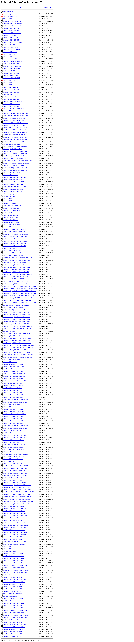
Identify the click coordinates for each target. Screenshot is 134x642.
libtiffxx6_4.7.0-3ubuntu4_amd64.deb (14, 409)
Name (21, 7)
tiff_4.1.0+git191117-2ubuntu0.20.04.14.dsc (16, 281)
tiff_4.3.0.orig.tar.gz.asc (10, 196)
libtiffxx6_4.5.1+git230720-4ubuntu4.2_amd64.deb (18, 340)
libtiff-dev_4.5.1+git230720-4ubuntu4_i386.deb (17, 328)
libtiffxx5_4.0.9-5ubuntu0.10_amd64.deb (15, 236)
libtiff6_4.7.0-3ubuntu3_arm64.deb (13, 378)
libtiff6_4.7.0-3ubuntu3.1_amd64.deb (14, 511)
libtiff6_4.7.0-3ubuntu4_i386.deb (12, 442)
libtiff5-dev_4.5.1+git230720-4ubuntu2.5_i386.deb (18, 501)
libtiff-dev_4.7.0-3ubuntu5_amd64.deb (14, 605)
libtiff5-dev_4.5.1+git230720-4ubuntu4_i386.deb (17, 326)
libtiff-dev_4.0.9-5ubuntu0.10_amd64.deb (15, 229)
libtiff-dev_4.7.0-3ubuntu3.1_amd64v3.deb (15, 525)
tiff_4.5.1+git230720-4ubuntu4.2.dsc (13, 336)
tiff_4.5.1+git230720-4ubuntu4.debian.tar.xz (16, 305)
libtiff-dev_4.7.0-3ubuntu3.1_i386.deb (14, 544)
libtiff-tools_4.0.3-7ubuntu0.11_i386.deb (15, 132)
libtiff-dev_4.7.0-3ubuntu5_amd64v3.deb (15, 617)
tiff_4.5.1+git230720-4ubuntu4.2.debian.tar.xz (16, 333)
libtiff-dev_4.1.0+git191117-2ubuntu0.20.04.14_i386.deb (19, 302)
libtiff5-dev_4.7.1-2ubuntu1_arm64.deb (14, 579)
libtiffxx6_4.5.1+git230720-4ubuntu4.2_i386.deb (17, 350)
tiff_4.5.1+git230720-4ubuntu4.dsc (13, 307)
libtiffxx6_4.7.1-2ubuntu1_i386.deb (13, 584)
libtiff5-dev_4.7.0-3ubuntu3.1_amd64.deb (15, 513)
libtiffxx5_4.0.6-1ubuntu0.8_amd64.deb (14, 184)
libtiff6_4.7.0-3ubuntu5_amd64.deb (13, 601)
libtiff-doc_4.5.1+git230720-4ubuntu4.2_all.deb (17, 338)
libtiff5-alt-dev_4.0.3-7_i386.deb (12, 42)
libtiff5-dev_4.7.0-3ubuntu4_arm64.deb (14, 435)
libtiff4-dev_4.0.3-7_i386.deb (11, 37)
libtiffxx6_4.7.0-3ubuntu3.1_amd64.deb (14, 508)
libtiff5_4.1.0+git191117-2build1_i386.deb (15, 156)
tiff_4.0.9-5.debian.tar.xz (10, 85)
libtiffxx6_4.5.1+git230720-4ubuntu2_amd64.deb (17, 257)
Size (51, 7)
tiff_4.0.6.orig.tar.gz (9, 54)
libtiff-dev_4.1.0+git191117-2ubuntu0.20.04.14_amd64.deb (20, 293)
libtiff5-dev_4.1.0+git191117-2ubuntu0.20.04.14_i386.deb (20, 295)
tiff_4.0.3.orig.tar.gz (9, 14)
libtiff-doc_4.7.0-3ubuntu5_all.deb (13, 608)
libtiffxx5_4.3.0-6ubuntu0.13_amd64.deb (15, 468)
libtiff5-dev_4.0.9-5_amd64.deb (12, 101)
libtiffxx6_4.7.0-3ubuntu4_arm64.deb (14, 430)
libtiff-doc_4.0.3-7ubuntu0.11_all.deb (14, 125)
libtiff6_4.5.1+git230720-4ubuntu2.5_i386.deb (16, 499)
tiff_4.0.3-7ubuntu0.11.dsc (10, 111)
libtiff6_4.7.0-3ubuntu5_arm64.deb (13, 622)
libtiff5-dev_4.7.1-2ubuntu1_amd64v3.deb (15, 570)
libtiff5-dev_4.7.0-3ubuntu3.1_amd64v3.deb (16, 523)
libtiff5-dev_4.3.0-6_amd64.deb (12, 205)
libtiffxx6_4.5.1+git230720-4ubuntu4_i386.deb (16, 321)
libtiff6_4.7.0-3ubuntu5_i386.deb (12, 631)
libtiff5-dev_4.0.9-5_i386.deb (11, 94)
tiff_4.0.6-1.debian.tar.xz (10, 52)
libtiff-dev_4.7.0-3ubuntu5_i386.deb (13, 636)
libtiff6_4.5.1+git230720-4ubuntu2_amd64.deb (16, 260)
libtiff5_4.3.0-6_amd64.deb (11, 208)
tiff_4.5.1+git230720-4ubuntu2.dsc (13, 255)
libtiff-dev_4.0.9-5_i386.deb (11, 89)
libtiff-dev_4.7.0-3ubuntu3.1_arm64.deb (14, 534)
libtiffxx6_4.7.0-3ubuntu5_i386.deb (13, 629)
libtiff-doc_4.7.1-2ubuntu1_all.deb (13, 560)
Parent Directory (8, 11)
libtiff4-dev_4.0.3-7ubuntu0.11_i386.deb (15, 139)
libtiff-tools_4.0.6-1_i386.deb (11, 78)
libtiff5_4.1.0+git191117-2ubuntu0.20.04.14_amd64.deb (19, 291)
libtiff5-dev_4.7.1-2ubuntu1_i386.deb (14, 589)
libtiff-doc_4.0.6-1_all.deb (10, 59)
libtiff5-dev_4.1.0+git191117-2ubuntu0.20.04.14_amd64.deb (20, 286)
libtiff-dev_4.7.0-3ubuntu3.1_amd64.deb (15, 515)
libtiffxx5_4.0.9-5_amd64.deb (11, 104)
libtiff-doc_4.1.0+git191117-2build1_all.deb (15, 170)
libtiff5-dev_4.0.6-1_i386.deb (11, 75)
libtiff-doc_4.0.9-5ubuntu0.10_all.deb (14, 239)
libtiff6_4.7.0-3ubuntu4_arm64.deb (13, 433)
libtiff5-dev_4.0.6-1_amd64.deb (12, 61)
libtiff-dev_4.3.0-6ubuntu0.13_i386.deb (14, 482)
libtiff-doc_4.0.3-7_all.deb (10, 35)
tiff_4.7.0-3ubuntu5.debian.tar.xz (12, 593)
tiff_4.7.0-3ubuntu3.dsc (10, 362)
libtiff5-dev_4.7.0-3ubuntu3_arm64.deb (14, 381)
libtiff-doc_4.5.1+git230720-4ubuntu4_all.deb (16, 317)
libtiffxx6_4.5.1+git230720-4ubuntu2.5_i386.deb (17, 496)
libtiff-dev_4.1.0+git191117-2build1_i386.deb (16, 153)
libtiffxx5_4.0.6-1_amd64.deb (11, 68)
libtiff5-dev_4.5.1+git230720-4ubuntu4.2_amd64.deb (18, 345)
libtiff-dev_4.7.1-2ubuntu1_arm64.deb (14, 582)
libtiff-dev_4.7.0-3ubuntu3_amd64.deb (14, 373)
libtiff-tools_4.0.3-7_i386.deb (11, 49)
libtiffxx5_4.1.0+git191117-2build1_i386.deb (16, 158)
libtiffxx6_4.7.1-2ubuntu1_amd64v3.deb (15, 565)
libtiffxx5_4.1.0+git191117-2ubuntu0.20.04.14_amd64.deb (20, 288)
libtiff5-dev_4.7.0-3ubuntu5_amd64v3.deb (15, 615)
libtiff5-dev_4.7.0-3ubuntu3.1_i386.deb (14, 541)
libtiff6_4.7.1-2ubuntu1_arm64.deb (13, 577)
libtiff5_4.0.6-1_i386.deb (10, 71)
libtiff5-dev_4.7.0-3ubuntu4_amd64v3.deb (15, 425)
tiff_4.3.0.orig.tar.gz (9, 194)
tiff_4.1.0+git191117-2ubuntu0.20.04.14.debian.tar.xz (18, 279)
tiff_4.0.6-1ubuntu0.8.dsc (10, 175)
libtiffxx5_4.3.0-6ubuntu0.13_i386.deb (14, 478)
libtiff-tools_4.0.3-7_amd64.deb (12, 33)
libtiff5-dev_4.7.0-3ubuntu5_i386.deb (14, 634)
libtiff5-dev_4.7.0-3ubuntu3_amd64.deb (14, 369)
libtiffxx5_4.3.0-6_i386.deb (11, 222)
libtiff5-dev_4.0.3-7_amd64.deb (12, 21)
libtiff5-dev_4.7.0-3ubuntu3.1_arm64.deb (15, 532)
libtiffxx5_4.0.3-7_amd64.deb (11, 28)
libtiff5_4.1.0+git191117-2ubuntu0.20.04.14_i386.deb (18, 300)
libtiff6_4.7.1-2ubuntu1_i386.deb (12, 586)
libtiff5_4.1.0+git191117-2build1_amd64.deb (16, 163)
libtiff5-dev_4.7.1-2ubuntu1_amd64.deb (14, 558)
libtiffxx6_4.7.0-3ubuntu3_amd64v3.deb (15, 395)
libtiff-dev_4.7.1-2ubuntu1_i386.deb (13, 591)
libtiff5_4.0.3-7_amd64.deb (11, 30)
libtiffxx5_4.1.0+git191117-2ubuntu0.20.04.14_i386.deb (19, 298)
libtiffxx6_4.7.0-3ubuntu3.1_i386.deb (14, 537)
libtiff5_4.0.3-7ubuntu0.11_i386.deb (13, 142)
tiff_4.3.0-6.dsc (7, 198)
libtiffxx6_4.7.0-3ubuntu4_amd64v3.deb (15, 421)
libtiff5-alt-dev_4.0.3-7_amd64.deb (13, 26)
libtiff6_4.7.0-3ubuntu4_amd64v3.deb (14, 423)
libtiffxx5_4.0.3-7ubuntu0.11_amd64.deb (15, 120)
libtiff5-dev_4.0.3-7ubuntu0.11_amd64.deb (15, 115)
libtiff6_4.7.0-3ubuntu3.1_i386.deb (13, 539)
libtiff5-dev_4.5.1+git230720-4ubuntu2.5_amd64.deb (18, 492)
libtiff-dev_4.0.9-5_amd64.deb (12, 99)
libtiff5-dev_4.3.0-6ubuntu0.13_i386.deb (15, 475)
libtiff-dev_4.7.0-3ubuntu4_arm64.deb (14, 437)
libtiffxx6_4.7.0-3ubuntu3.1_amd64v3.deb (15, 518)
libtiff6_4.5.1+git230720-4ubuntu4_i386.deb (16, 324)
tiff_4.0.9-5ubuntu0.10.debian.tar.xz (13, 224)
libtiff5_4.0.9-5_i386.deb (10, 87)
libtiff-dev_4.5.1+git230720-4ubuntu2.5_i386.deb (17, 504)
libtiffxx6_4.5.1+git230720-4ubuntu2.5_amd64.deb (18, 487)
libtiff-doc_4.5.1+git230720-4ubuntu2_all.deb (16, 265)
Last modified (44, 7)
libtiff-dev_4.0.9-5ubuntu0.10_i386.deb (14, 246)
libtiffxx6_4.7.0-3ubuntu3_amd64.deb (14, 364)
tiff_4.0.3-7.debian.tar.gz (10, 16)
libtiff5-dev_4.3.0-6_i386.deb (11, 217)
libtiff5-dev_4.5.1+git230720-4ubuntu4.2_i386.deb (18, 354)
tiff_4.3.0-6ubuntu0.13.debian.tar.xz (13, 449)
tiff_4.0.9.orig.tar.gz (9, 80)
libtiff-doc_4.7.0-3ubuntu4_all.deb (13, 416)
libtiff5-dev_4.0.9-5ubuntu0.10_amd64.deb (15, 234)
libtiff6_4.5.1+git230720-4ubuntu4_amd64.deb (16, 312)
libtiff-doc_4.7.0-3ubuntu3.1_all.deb (13, 506)
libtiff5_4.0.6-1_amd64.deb (11, 63)
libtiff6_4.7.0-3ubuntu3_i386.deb (12, 388)
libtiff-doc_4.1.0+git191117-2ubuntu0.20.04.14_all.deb (19, 284)
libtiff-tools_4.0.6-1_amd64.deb (12, 66)
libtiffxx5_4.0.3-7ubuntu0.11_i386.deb (14, 134)
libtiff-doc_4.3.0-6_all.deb (10, 203)
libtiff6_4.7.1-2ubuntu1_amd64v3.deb (14, 567)
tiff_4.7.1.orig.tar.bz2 (9, 546)
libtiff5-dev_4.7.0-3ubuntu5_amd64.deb (14, 603)
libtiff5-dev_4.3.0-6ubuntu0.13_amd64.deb (15, 466)
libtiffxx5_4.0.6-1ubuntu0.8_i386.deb (14, 191)
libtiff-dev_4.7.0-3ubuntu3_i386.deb (13, 392)
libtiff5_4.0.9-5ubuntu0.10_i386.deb (13, 248)
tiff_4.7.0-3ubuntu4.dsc (10, 407)
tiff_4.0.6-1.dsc (7, 56)
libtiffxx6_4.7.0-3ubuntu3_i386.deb (13, 385)
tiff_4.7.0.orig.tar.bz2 (9, 331)
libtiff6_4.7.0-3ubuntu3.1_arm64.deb (14, 530)
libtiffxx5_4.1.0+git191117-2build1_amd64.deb (17, 168)
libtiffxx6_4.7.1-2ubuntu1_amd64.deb (14, 553)
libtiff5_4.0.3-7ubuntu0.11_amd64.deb (14, 118)
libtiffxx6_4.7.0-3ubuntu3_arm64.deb (14, 376)
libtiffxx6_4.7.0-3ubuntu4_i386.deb (13, 440)
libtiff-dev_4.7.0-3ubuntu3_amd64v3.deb (15, 402)
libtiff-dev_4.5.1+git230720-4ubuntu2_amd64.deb (17, 267)
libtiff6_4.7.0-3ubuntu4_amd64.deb (13, 411)
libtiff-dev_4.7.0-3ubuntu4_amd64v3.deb (15, 428)
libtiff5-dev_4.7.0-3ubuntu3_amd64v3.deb (15, 399)
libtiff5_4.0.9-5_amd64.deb (11, 106)
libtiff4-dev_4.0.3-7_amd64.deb (12, 23)
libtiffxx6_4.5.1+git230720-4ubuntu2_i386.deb (16, 269)
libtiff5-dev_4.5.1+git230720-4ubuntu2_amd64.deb (18, 262)
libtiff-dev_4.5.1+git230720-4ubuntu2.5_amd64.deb (18, 494)
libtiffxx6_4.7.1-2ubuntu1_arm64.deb (14, 575)
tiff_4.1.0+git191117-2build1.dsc (12, 149)
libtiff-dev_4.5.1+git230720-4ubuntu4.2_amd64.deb (18, 347)
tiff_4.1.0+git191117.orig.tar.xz (12, 144)
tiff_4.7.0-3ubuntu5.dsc (10, 596)
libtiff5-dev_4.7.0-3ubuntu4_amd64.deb (14, 414)
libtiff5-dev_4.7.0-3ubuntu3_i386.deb (14, 390)
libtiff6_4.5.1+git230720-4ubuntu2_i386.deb (16, 272)
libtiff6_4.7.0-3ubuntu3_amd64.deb (13, 366)
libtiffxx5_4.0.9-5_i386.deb (11, 92)
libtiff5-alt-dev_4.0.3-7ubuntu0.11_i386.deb (15, 130)
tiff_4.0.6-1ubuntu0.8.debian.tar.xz (13, 172)
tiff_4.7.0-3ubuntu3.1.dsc (10, 461)
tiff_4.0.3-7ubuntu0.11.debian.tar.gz (13, 108)
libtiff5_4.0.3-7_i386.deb (10, 45)
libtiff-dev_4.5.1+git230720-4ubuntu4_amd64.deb (17, 319)
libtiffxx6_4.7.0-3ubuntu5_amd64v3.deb (15, 610)
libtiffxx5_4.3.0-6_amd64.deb (11, 213)
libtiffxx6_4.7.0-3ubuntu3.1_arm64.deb (14, 527)
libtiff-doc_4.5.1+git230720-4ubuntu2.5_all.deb (17, 485)
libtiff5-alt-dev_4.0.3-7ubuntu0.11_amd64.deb (16, 127)
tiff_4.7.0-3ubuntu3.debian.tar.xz (12, 359)
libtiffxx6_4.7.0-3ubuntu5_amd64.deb (14, 598)
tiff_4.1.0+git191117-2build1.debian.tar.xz (15, 146)
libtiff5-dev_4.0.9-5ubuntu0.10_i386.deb (15, 241)
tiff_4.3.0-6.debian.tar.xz (10, 201)
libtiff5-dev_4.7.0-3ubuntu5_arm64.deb (14, 624)
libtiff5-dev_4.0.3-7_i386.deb (11, 47)
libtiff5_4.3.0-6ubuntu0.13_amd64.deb (14, 470)
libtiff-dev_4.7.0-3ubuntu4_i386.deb (13, 447)
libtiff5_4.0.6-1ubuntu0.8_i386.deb (13, 189)
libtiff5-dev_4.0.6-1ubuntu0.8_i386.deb (14, 186)
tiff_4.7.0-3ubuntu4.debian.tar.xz (12, 404)
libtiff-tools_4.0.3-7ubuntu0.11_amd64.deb (15, 123)
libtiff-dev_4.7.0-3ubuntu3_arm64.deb (14, 383)
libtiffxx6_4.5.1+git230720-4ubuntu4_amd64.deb (17, 310)
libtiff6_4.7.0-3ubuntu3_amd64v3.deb (14, 397)
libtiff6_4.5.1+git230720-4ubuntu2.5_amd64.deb (17, 489)
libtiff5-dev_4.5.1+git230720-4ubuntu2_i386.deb (17, 274)
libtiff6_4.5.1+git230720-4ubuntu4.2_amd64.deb (17, 343)
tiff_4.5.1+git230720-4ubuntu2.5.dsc (13, 456)
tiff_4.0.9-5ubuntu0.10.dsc (11, 227)
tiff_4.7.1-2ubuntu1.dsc (10, 551)
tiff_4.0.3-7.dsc (7, 18)
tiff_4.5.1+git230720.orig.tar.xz (12, 250)
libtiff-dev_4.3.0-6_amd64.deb (12, 210)
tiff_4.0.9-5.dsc (7, 82)
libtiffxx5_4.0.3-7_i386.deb (11, 40)
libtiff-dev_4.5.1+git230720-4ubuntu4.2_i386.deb (17, 357)
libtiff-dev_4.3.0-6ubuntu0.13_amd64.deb (15, 473)
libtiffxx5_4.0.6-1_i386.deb (11, 73)
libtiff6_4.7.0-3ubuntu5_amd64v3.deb (14, 612)
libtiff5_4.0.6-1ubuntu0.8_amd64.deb (14, 179)
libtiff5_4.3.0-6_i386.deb (10, 220)
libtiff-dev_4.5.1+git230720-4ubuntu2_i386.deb (17, 276)
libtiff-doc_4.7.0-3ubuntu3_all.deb (13, 371)
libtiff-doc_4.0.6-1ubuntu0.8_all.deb (13, 182)
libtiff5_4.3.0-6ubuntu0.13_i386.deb (13, 480)
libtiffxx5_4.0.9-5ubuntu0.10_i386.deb (14, 243)
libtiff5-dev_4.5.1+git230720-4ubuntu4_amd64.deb (18, 314)
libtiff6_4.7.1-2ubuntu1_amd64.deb (13, 556)
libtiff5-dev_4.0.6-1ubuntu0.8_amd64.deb (15, 177)
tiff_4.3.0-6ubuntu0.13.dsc (11, 452)
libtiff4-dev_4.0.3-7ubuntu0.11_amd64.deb (15, 113)
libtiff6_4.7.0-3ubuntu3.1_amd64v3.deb (14, 520)
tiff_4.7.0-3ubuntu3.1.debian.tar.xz (13, 459)
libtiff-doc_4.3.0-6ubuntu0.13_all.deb (14, 463)
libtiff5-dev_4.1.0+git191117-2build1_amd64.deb (17, 160)
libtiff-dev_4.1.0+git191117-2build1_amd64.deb (17, 165)
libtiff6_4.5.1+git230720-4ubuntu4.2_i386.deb (16, 352)
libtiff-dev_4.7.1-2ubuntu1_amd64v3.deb (15, 572)
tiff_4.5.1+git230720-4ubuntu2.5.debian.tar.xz (16, 454)
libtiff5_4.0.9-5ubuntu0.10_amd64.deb (14, 231)
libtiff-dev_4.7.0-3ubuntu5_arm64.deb (14, 627)
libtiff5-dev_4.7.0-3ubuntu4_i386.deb (14, 444)
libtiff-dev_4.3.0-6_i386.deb (11, 215)
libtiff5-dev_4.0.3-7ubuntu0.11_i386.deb (15, 137)
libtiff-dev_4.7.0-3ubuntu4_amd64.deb (14, 418)
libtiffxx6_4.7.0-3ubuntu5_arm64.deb (14, 620)
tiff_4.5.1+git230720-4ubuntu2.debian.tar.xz (16, 253)
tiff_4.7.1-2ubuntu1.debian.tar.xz (12, 549)
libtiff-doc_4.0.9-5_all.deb (10, 97)
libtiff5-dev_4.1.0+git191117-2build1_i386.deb (16, 151)
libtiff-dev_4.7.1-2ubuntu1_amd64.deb (14, 563)
